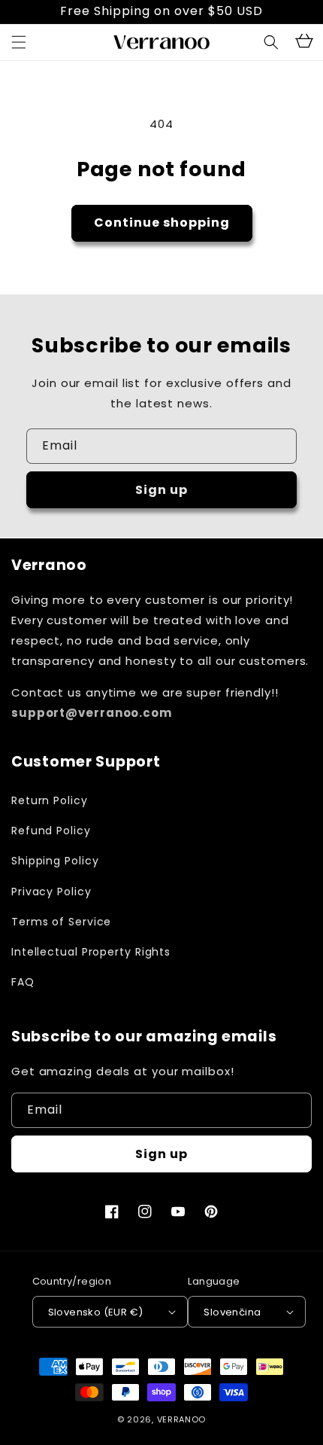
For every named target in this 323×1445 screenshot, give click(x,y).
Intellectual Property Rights (91, 951)
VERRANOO (182, 1419)
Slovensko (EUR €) (95, 1312)
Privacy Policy (51, 891)
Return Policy (49, 800)
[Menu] (18, 42)
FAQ (23, 981)
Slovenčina (232, 1312)
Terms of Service (61, 921)
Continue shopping (162, 222)
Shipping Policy (55, 860)
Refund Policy (51, 830)
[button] (271, 42)
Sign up (161, 489)
